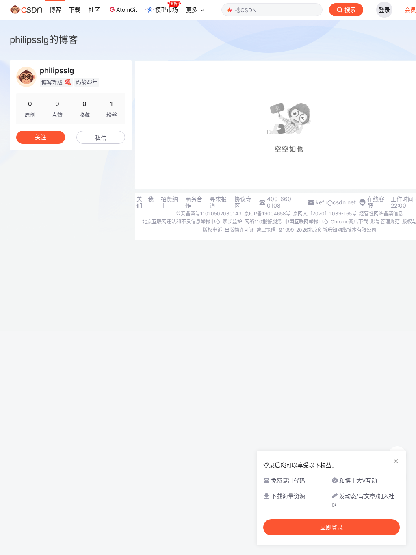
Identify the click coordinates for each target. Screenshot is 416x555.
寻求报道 (218, 202)
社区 (94, 9)
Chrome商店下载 (349, 222)
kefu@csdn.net (336, 202)
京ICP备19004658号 (267, 213)
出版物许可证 (239, 230)
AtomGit (126, 9)
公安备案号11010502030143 (209, 213)
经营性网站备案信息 (381, 213)
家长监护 (232, 222)
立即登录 (331, 527)
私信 (100, 137)
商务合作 (193, 202)
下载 (74, 9)
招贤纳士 (169, 202)
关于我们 (145, 202)
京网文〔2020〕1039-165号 (325, 213)
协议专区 (242, 202)
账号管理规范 (385, 222)
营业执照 (266, 230)
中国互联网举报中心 (306, 222)
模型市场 (166, 9)
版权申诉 (212, 230)
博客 (55, 9)
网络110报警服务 (263, 222)
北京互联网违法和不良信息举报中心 (181, 222)
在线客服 (375, 202)
